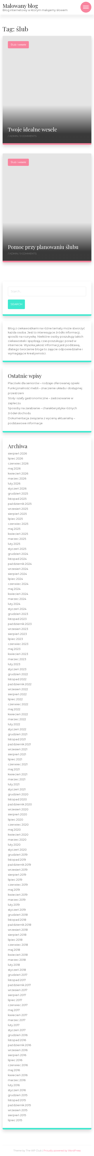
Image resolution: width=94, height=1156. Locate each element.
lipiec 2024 (15, 579)
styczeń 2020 (17, 849)
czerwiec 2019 (18, 884)
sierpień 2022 (17, 694)
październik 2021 (19, 744)
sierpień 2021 (17, 754)
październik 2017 (19, 985)
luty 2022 (14, 724)
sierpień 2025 (17, 513)
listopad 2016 (17, 1040)
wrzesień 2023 (18, 629)
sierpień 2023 (17, 634)
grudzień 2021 (17, 734)
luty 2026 (14, 483)
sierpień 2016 (17, 1055)
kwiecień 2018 (18, 954)
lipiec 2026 (15, 458)
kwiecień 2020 (18, 834)
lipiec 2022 (15, 699)
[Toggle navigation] (85, 7)
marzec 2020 (17, 839)
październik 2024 (20, 563)
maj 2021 (14, 769)
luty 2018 (14, 964)
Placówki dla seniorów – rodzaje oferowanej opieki (43, 383)
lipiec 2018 (15, 939)
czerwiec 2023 (18, 644)
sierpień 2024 (17, 573)
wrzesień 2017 (17, 990)
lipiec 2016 (15, 1060)
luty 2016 (14, 1085)
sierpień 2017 (17, 995)
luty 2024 (14, 604)
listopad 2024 (17, 558)
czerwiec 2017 (18, 1005)
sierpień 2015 (17, 1115)
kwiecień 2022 (18, 714)
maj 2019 (14, 889)
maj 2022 (14, 709)
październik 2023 (20, 624)
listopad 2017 (17, 980)
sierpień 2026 (17, 453)
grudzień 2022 (18, 674)
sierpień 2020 (17, 814)
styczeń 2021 (17, 789)
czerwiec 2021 (18, 764)
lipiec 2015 (15, 1120)
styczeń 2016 (17, 1090)
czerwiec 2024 (18, 584)
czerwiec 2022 (18, 704)
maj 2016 (14, 1070)
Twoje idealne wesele (32, 129)
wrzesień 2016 (18, 1050)
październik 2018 (19, 924)
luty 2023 (14, 664)
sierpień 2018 (17, 934)
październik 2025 (19, 503)
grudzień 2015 (17, 1095)
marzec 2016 (17, 1080)
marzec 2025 (17, 538)
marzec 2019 (17, 899)
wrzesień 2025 (18, 508)
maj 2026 (14, 468)
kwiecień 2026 (18, 473)
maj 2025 (14, 528)
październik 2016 (19, 1045)
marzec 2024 (17, 599)
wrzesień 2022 (18, 689)
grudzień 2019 (18, 854)
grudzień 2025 (18, 493)
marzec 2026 (17, 478)
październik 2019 (19, 864)
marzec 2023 (17, 659)
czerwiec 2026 (18, 463)
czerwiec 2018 (18, 944)
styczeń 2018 (17, 969)
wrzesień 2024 (18, 568)
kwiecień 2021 (17, 774)
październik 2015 (19, 1105)
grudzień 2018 (18, 914)
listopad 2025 (17, 498)
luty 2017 (13, 1025)
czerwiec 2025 (18, 523)
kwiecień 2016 (18, 1075)
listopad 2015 (17, 1100)
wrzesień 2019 (18, 869)
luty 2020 (14, 844)
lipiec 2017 (15, 1000)
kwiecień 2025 (18, 533)
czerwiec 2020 (18, 824)
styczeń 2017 (17, 1030)
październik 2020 (20, 804)
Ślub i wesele (18, 44)
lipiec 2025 (15, 518)
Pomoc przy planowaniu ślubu (43, 246)
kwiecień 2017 (17, 1015)
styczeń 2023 (17, 669)
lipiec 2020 (15, 819)
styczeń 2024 (17, 609)
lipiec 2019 (15, 879)
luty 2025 (14, 543)
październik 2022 (19, 684)
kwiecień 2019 (18, 894)
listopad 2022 (17, 679)
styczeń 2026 (17, 488)
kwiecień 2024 (18, 594)
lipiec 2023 (15, 639)
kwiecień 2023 (18, 654)
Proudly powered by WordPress (62, 1150)
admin (14, 136)
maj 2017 (14, 1010)
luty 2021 (13, 784)
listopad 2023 (17, 619)
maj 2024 (14, 589)
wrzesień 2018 (18, 929)
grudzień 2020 (18, 794)
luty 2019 (14, 904)
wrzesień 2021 (17, 749)
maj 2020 (14, 829)
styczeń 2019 (17, 909)
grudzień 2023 (18, 614)
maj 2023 (14, 649)
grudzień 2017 (17, 974)
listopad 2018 (17, 919)
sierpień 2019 (17, 874)
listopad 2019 (17, 859)
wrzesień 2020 (18, 809)
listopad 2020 (17, 799)
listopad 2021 (17, 739)
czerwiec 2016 (18, 1065)
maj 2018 (14, 949)
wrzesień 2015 (17, 1110)
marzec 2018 (17, 959)
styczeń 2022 (17, 729)
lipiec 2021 (15, 759)
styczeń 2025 (17, 548)
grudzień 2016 (18, 1035)
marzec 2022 (17, 719)
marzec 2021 (16, 779)
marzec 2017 (16, 1020)
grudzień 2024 (18, 553)
